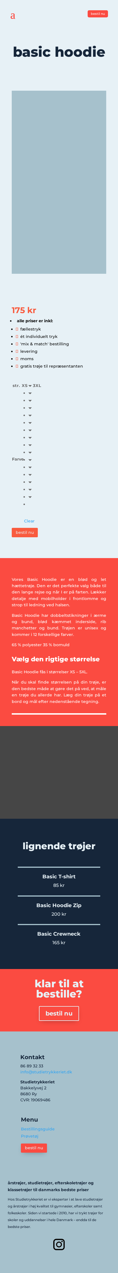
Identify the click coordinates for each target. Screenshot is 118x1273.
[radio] (31, 393)
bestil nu (98, 14)
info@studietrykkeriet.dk (46, 1072)
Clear (29, 521)
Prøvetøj (29, 1136)
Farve (18, 459)
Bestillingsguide (38, 1129)
